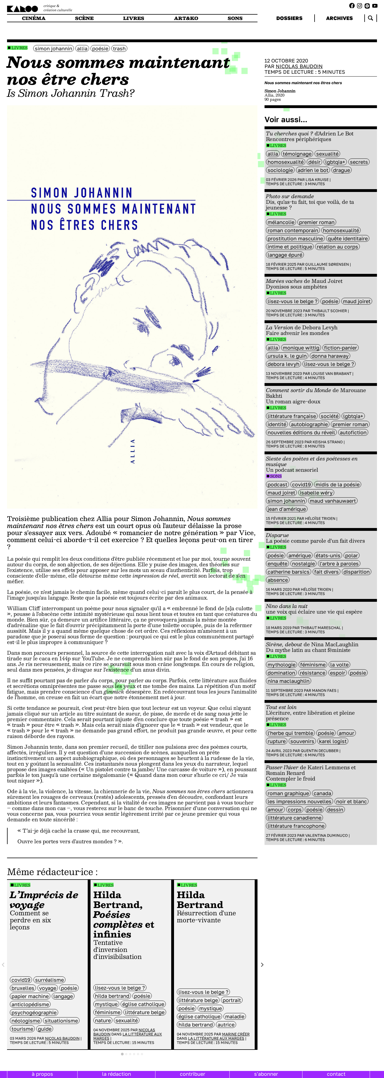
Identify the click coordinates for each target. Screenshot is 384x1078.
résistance (312, 673)
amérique (299, 555)
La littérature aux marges (127, 1036)
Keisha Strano (328, 442)
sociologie (280, 170)
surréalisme (49, 980)
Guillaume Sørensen (327, 264)
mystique (106, 1004)
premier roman (317, 222)
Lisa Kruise (317, 179)
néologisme (26, 1020)
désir (314, 162)
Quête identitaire (348, 238)
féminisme (107, 1012)
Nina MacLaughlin (289, 681)
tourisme (22, 1029)
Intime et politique (290, 246)
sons (235, 18)
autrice (226, 1024)
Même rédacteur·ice (50, 871)
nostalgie (303, 563)
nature (103, 1020)
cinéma (34, 18)
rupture (277, 741)
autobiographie (309, 424)
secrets (359, 162)
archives (339, 18)
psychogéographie (34, 1012)
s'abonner (266, 1074)
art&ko (186, 18)
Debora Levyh (283, 364)
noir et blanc (351, 801)
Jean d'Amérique (287, 509)
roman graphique (288, 793)
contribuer (192, 1074)
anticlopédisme (30, 1004)
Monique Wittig (301, 348)
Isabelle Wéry (316, 492)
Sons (276, 476)
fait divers (326, 572)
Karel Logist (333, 741)
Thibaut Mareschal (321, 627)
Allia (82, 48)
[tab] (122, 1054)
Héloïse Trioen (320, 518)
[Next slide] (262, 965)
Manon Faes (324, 690)
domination (281, 673)
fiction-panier (340, 348)
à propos (42, 1074)
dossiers (289, 18)
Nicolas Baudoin (62, 1038)
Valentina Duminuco (326, 835)
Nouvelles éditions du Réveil (301, 432)
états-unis (328, 555)
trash (119, 48)
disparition (357, 572)
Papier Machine (30, 996)
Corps (295, 809)
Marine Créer (236, 1034)
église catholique (143, 1004)
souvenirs (302, 741)
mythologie (281, 664)
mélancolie (281, 222)
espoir (337, 673)
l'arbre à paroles (339, 563)
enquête (277, 563)
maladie (234, 1016)
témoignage (297, 154)
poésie (100, 48)
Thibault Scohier (329, 310)
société (329, 416)
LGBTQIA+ (335, 162)
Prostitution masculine (295, 238)
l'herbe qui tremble (290, 733)
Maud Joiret (357, 301)
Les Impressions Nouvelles (299, 801)
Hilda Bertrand (112, 996)
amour (346, 733)
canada (322, 793)
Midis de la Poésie (338, 484)
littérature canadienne (294, 818)
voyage (47, 988)
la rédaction (116, 1074)
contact (336, 1074)
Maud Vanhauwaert (333, 501)
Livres (20, 48)
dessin (335, 809)
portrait (232, 1000)
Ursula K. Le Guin (287, 356)
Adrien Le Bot (313, 170)
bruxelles (23, 988)
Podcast (277, 484)
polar (351, 555)
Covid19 (21, 980)
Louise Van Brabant (331, 373)
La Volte (339, 664)
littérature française (292, 416)
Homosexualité (286, 162)
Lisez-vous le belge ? (120, 988)
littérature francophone (296, 826)
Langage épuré (285, 255)
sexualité (127, 1020)
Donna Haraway (330, 356)
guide (44, 1029)
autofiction (353, 432)
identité (277, 424)
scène (84, 18)
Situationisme (61, 1020)
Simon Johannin (53, 48)
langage (63, 996)
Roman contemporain (293, 230)
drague (341, 170)
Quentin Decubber (319, 750)
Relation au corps (337, 246)
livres (133, 18)
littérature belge (144, 1012)
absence (278, 580)
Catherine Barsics (289, 572)
